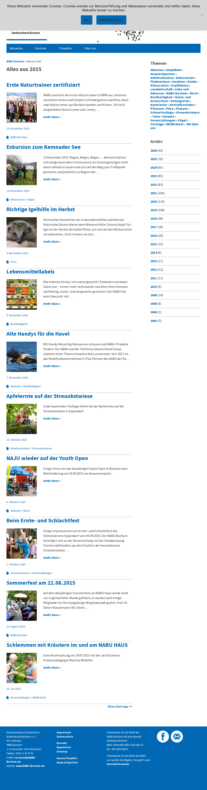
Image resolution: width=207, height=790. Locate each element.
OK (86, 20)
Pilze (169, 108)
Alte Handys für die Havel (38, 333)
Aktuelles (16, 48)
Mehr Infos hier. (111, 20)
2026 (153, 150)
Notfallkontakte (182, 105)
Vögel (30, 199)
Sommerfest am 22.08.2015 (40, 582)
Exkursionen (17, 199)
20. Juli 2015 (13, 689)
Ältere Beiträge (118, 706)
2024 (153, 167)
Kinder (192, 81)
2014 (153, 252)
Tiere (13, 262)
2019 (153, 210)
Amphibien (173, 70)
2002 (153, 321)
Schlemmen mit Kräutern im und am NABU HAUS (67, 644)
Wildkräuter (39, 697)
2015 (153, 244)
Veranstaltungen (42, 573)
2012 (153, 269)
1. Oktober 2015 (16, 564)
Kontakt (62, 743)
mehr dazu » (52, 117)
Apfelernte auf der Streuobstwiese (49, 396)
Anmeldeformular (118, 764)
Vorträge (157, 124)
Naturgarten (180, 101)
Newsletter (158, 105)
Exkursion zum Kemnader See (43, 146)
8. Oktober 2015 (16, 502)
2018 (153, 218)
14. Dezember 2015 (18, 191)
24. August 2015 (15, 626)
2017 (153, 227)
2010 (153, 287)
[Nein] (202, 15)
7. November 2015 (17, 377)
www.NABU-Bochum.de (30, 766)
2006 (153, 312)
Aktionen (15, 386)
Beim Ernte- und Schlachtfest (42, 520)
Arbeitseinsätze (20, 448)
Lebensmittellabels (30, 271)
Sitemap (62, 751)
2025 (153, 159)
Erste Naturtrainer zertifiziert (43, 84)
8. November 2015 (17, 315)
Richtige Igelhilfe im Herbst (40, 209)
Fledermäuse (160, 81)
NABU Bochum (15, 61)
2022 (153, 185)
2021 (153, 193)
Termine (40, 48)
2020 (153, 201)
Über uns (90, 48)
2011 (153, 278)
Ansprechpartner (162, 74)
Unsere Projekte (67, 758)
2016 (153, 236)
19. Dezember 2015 (18, 128)
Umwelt (168, 116)
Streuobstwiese (42, 448)
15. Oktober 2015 (16, 439)
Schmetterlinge (162, 112)
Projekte (65, 48)
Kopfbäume (180, 85)
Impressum (64, 732)
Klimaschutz (159, 85)
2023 (153, 176)
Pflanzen (157, 108)
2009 (153, 295)
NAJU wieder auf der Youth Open (47, 458)
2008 (153, 304)
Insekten (178, 81)
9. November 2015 (17, 253)
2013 (153, 261)
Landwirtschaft (161, 89)
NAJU (26, 510)
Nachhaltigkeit (18, 324)
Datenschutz (65, 736)
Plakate (182, 108)
